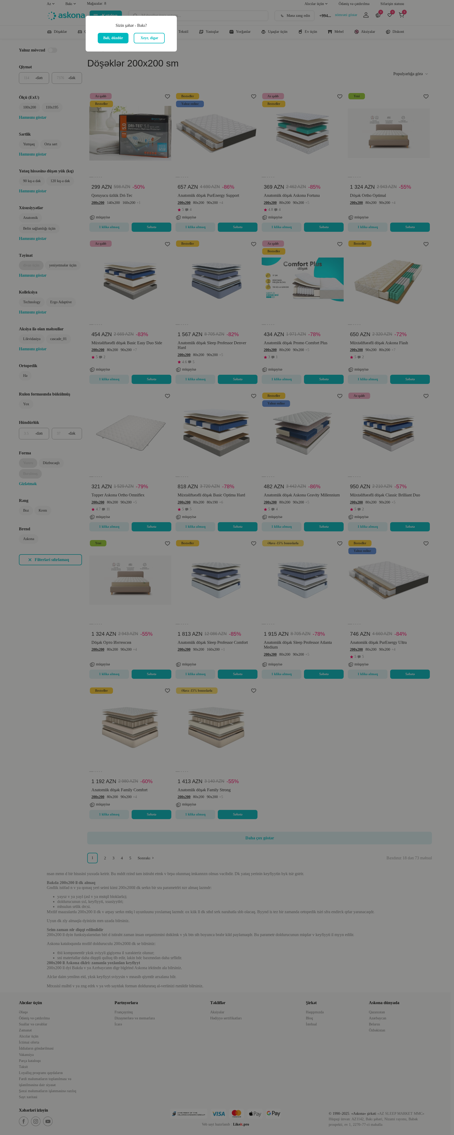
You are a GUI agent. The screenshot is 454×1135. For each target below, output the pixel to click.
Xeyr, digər (149, 38)
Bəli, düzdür (113, 38)
